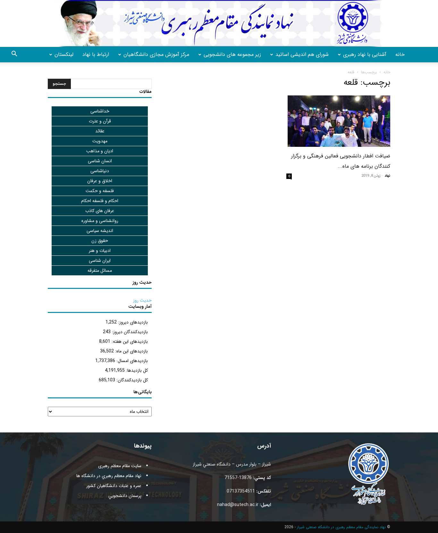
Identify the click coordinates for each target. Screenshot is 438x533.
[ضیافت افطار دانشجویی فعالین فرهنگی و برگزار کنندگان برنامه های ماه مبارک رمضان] (338, 121)
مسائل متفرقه (100, 270)
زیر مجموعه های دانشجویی (232, 54)
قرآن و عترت (100, 121)
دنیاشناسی (99, 170)
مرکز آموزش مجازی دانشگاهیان (156, 54)
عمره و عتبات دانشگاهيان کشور (113, 485)
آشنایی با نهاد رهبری (364, 54)
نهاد (387, 176)
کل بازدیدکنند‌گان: (131, 380)
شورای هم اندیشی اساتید (302, 54)
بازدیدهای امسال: (131, 360)
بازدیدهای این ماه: (131, 351)
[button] (14, 54)
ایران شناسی (100, 260)
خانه (400, 54)
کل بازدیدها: (136, 370)
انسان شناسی (100, 160)
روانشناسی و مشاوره (99, 220)
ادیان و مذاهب (99, 151)
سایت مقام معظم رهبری (119, 465)
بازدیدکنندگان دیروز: (129, 331)
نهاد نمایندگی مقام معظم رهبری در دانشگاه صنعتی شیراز (341, 527)
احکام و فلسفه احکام (99, 200)
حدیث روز (142, 300)
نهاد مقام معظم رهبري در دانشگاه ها (108, 475)
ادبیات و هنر (100, 250)
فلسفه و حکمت (100, 190)
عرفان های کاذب (99, 210)
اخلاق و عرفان (99, 180)
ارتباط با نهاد (95, 54)
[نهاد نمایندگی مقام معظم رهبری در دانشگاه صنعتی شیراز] (219, 23)
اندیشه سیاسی (100, 230)
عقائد (100, 131)
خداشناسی (99, 111)
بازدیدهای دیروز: (132, 322)
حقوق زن (99, 240)
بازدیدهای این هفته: (129, 341)
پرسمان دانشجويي (124, 495)
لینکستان (64, 54)
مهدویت (99, 141)
